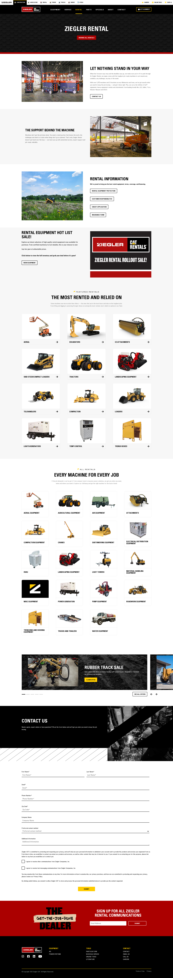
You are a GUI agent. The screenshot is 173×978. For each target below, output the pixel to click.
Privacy (149, 971)
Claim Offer (90, 680)
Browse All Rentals (86, 38)
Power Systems (55, 954)
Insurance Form (98, 215)
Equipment (55, 10)
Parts (89, 10)
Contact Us (96, 96)
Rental (78, 10)
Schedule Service (92, 954)
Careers (126, 959)
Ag (50, 951)
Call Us (125, 957)
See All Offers (139, 694)
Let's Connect (145, 9)
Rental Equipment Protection (103, 191)
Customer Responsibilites (102, 199)
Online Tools (91, 957)
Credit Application (99, 207)
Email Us (126, 954)
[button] (23, 694)
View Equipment (29, 263)
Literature (90, 959)
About (111, 10)
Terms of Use (140, 971)
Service (68, 10)
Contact (122, 10)
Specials (100, 10)
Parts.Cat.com (91, 951)
